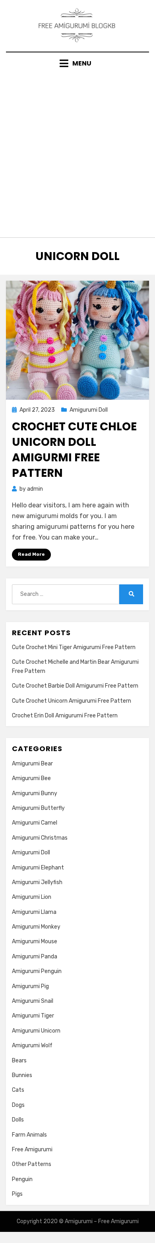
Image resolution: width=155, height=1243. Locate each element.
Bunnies (22, 1075)
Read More (31, 554)
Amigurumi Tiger (33, 1015)
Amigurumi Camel (34, 822)
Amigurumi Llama (34, 912)
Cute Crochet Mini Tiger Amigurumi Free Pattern (74, 647)
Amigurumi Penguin (37, 971)
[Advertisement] (77, 150)
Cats (18, 1090)
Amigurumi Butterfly (38, 808)
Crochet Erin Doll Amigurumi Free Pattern (65, 715)
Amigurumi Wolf (32, 1045)
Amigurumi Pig (30, 986)
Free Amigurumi (32, 1149)
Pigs (17, 1194)
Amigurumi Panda (34, 956)
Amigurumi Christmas (40, 837)
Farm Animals (29, 1134)
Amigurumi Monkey (36, 926)
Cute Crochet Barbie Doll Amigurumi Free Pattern (75, 685)
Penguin (22, 1179)
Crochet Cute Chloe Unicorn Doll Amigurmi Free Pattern (74, 450)
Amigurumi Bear (32, 763)
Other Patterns (31, 1164)
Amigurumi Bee (31, 778)
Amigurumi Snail (32, 1001)
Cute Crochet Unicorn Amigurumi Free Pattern (71, 701)
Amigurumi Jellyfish (37, 882)
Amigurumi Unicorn (36, 1030)
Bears (19, 1060)
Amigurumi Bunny (34, 793)
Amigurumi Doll (89, 410)
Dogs (18, 1105)
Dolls (18, 1119)
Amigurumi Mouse (34, 941)
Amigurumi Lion (31, 897)
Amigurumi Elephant (38, 867)
